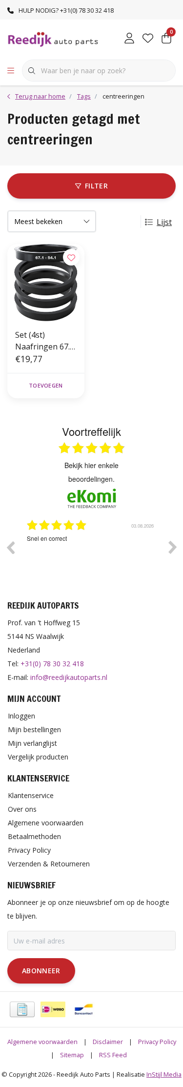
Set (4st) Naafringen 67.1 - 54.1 (44, 340)
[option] (107, 554)
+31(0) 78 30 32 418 (52, 663)
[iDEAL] (53, 1009)
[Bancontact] (83, 1009)
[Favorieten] (148, 39)
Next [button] (172, 547)
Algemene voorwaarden (42, 1041)
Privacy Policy (157, 1041)
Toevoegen (45, 385)
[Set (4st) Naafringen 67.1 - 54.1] (45, 282)
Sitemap (72, 1054)
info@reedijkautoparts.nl (68, 677)
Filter (96, 185)
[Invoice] (22, 1009)
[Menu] (10, 71)
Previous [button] (10, 547)
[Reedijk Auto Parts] (53, 38)
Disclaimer (108, 1041)
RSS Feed (113, 1054)
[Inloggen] (129, 39)
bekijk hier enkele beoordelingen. (91, 472)
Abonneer (41, 970)
